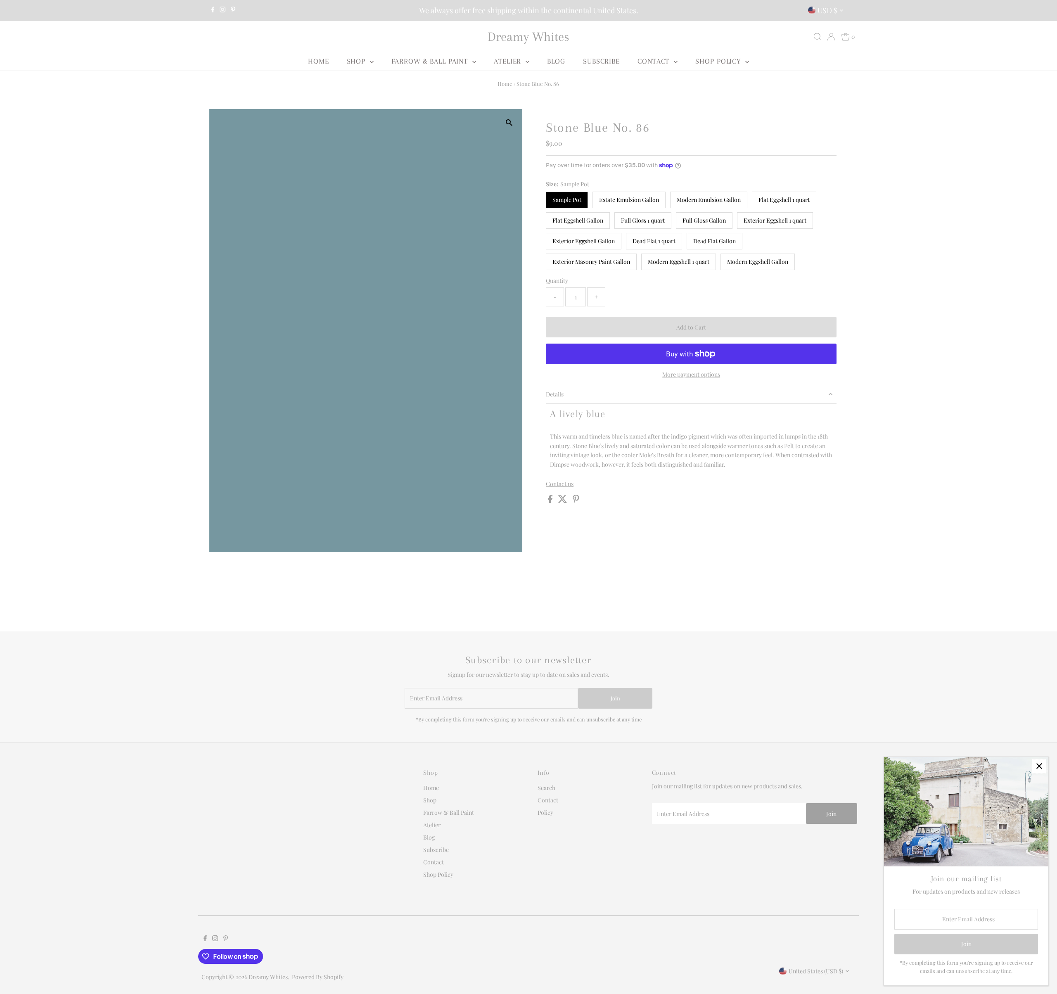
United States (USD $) (816, 971)
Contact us (560, 484)
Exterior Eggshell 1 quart (775, 220)
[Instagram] (223, 10)
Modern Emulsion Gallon (709, 200)
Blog (556, 61)
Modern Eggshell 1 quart (678, 262)
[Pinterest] (233, 10)
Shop (357, 61)
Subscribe (601, 61)
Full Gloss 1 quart (643, 220)
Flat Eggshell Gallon (577, 220)
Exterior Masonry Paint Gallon (591, 262)
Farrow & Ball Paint (430, 61)
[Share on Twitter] (563, 501)
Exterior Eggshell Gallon (583, 241)
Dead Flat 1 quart (654, 241)
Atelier (509, 61)
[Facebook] (213, 10)
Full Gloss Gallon (704, 220)
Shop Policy (719, 61)
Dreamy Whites (528, 36)
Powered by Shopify (318, 977)
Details (555, 394)
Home (318, 61)
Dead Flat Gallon (714, 241)
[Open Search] (817, 36)
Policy (545, 812)
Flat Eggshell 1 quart (784, 200)
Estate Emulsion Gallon (629, 200)
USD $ (827, 10)
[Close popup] (1039, 766)
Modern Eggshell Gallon (757, 262)
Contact (655, 61)
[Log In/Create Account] (831, 36)
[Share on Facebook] (551, 501)
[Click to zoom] (509, 122)
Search (546, 788)
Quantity (557, 281)
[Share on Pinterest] (576, 501)
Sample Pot (566, 200)
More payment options (691, 374)
